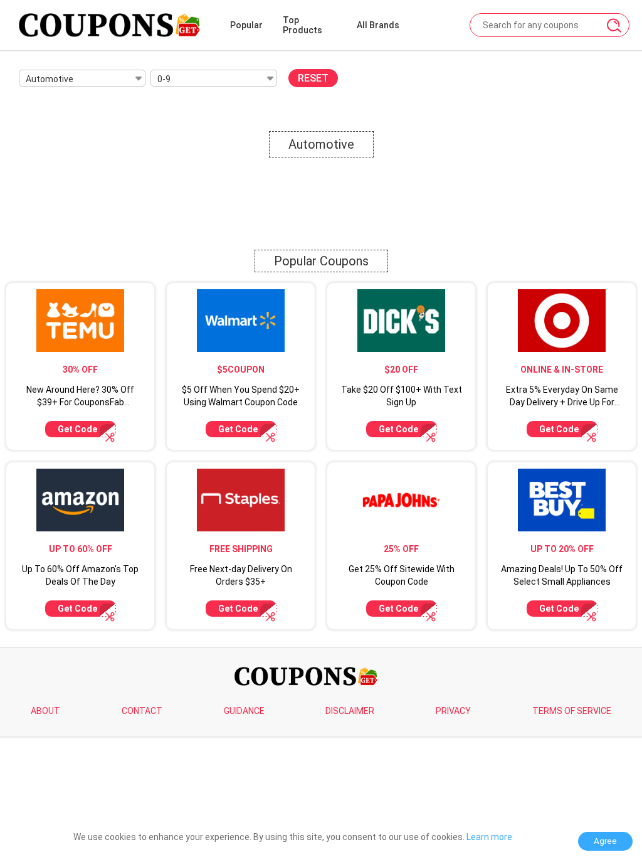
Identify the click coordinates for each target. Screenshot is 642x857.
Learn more (489, 837)
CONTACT (142, 711)
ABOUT (45, 711)
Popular (246, 25)
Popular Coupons (321, 261)
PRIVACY (453, 711)
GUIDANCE (244, 711)
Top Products (302, 25)
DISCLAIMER (349, 711)
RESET (313, 78)
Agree (605, 841)
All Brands (378, 25)
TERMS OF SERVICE (571, 711)
